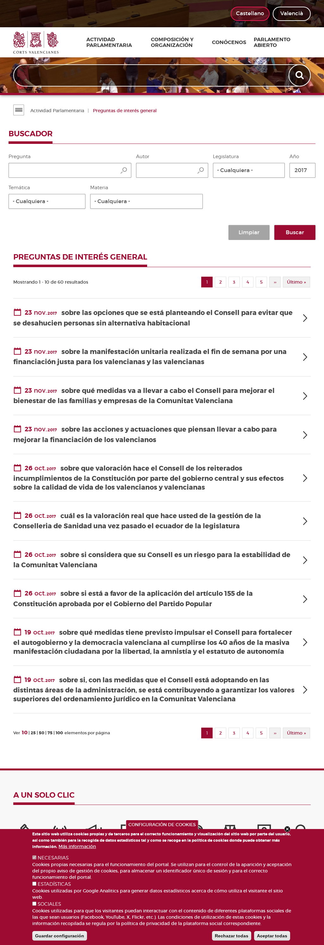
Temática (19, 187)
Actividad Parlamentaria (57, 110)
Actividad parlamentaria (109, 42)
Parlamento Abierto (272, 42)
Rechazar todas (231, 935)
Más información (77, 846)
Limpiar (249, 232)
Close (287, 829)
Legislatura (226, 156)
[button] (249, 170)
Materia (99, 187)
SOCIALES (49, 904)
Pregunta (20, 156)
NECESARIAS (53, 858)
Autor (142, 156)
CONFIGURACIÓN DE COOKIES (162, 824)
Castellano (250, 13)
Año (294, 156)
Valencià (291, 13)
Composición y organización (172, 42)
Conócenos (229, 42)
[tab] (162, 318)
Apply (300, 75)
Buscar (295, 232)
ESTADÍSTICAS (54, 884)
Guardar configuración (59, 935)
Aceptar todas (272, 935)
